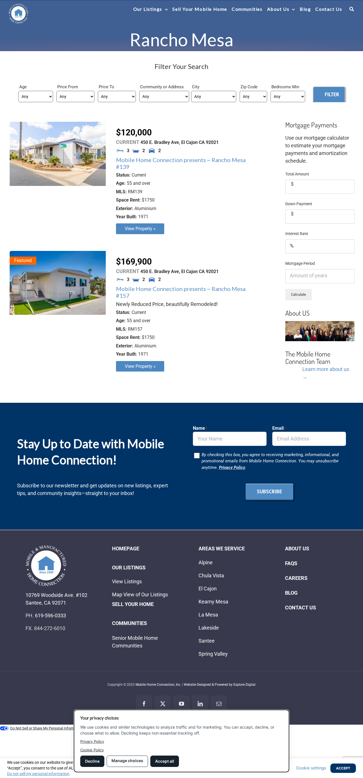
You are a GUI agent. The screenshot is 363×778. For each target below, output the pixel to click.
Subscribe (269, 491)
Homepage (125, 548)
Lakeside (209, 628)
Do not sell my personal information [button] (38, 773)
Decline (92, 761)
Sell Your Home (133, 604)
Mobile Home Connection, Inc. (158, 685)
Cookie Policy (92, 750)
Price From (67, 86)
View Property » (140, 228)
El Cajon (208, 589)
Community (151, 86)
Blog (291, 593)
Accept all (164, 761)
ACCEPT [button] (343, 768)
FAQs (291, 563)
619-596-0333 (50, 615)
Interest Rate (296, 233)
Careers (296, 578)
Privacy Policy (232, 467)
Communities (129, 623)
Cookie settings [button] (311, 768)
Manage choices (127, 760)
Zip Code (249, 86)
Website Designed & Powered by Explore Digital (220, 685)
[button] (351, 9)
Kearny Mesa (213, 602)
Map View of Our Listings (140, 594)
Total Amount (297, 174)
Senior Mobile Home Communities (135, 642)
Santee (207, 641)
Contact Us (300, 608)
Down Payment (298, 204)
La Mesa (208, 615)
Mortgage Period (300, 263)
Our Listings (128, 568)
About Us (297, 548)
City (195, 86)
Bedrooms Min (285, 86)
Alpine (206, 562)
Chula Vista (211, 575)
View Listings (127, 581)
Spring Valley (213, 654)
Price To (106, 86)
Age (23, 86)
